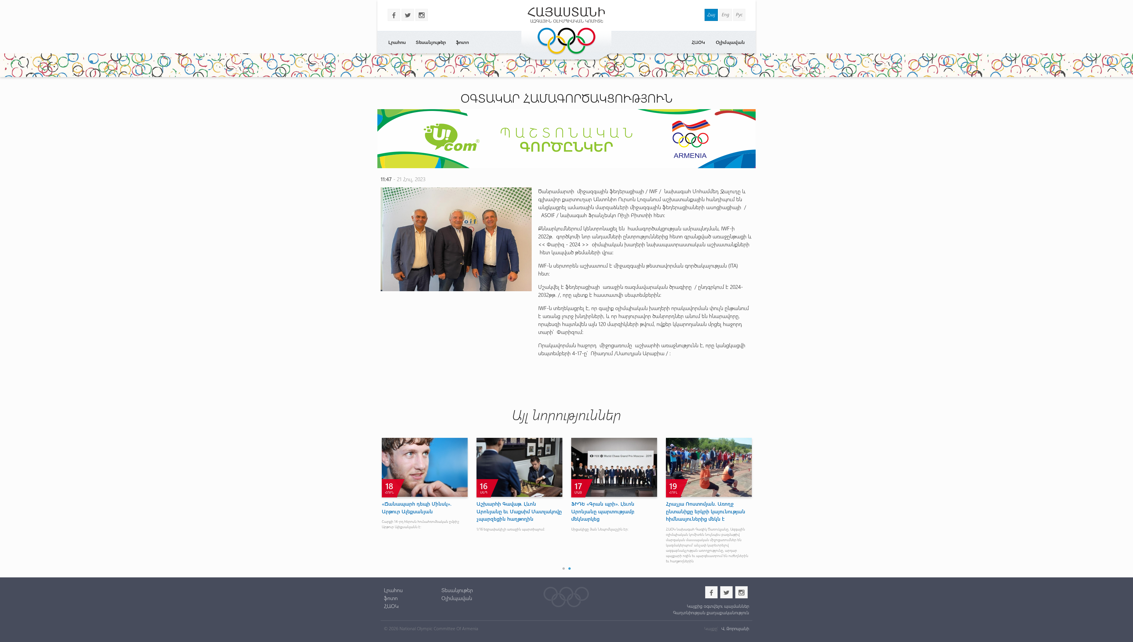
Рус (739, 14)
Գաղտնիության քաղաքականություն (711, 612)
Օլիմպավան (730, 42)
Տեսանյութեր (431, 42)
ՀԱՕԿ (698, 42)
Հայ (711, 14)
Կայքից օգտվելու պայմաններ (718, 606)
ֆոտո (462, 42)
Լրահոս (397, 42)
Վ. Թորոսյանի (734, 628)
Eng (725, 14)
